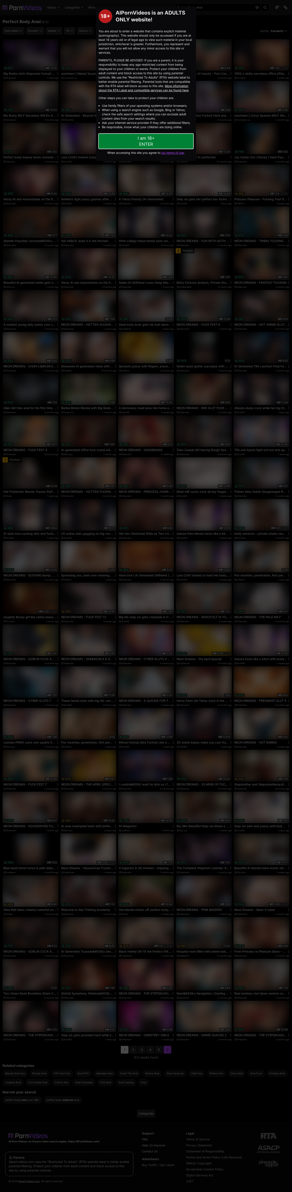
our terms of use (172, 152)
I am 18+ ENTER (146, 141)
